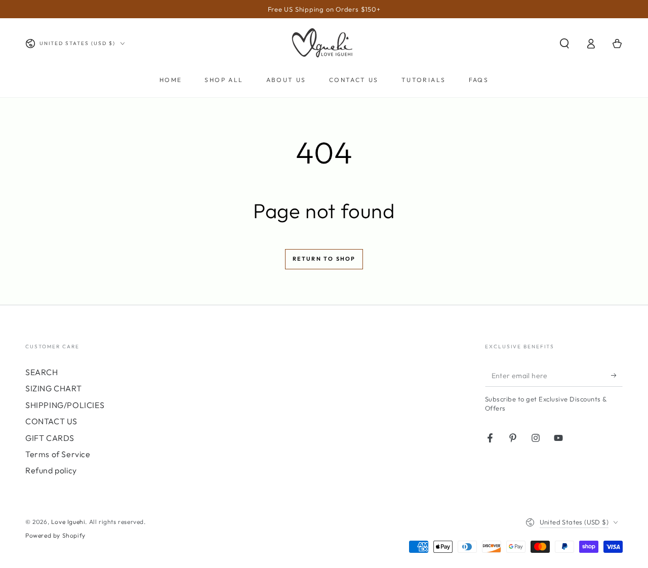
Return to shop (324, 258)
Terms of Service (58, 454)
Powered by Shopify (55, 535)
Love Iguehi (68, 521)
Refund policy (51, 470)
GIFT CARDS (49, 438)
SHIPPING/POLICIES (64, 405)
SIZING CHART (53, 388)
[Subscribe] (617, 375)
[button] (564, 43)
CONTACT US (51, 421)
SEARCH (41, 372)
